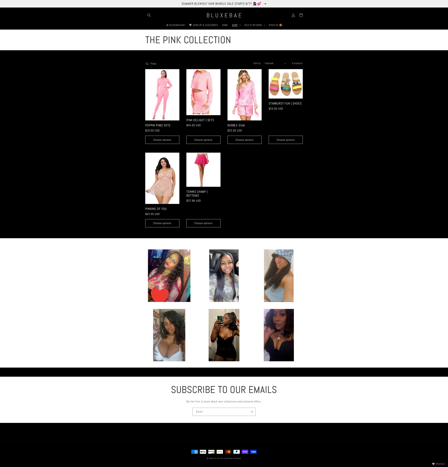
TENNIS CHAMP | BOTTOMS (197, 193)
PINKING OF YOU (156, 209)
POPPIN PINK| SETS (157, 125)
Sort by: (257, 63)
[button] (149, 15)
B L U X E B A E (219, 458)
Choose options (162, 139)
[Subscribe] (251, 412)
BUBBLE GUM (236, 125)
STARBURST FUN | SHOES (285, 103)
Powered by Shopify (233, 458)
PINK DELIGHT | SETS (200, 120)
